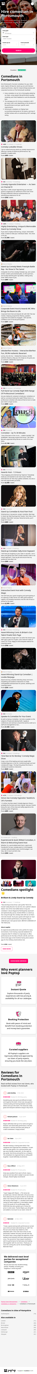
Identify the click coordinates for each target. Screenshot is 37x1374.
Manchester (4, 1327)
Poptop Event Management (9, 1301)
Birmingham (5, 1325)
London (3, 1321)
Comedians (24, 1301)
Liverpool (4, 1330)
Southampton (5, 1314)
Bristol (3, 1323)
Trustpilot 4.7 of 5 (25, 1371)
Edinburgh (4, 1332)
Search (25, 4)
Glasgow (3, 1334)
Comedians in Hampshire (8, 1304)
